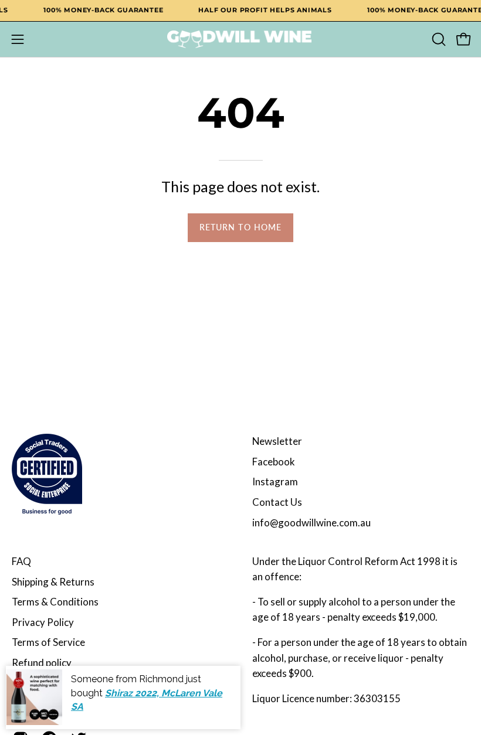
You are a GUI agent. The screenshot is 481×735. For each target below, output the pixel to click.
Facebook (273, 461)
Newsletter (277, 441)
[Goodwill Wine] (240, 39)
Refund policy (42, 662)
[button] (437, 39)
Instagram (275, 481)
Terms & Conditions (55, 602)
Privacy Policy (43, 622)
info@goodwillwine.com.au (311, 522)
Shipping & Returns (53, 582)
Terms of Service (48, 642)
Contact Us (277, 502)
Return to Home (240, 227)
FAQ (21, 561)
